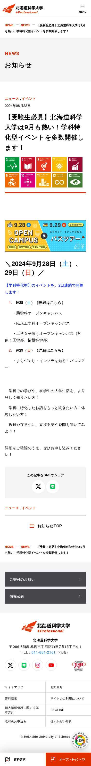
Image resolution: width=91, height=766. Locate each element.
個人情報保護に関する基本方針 (22, 709)
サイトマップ (14, 687)
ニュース (12, 98)
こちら (55, 302)
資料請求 (11, 698)
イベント (29, 98)
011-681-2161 (44, 652)
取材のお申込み (15, 721)
